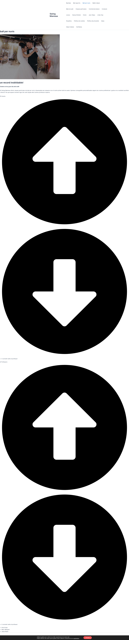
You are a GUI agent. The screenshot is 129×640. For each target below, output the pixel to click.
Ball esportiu (76, 3)
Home (84, 15)
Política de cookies (79, 21)
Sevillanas (79, 27)
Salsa (102, 21)
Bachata (68, 3)
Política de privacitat (93, 21)
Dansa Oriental (76, 15)
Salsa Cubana (70, 27)
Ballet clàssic (96, 3)
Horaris (3, 96)
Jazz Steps (92, 15)
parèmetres (76, 638)
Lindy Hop (100, 15)
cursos (68, 15)
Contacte (104, 9)
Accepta (88, 637)
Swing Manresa (54, 15)
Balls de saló (69, 9)
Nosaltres (69, 21)
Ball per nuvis (86, 3)
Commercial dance (94, 9)
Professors (4, 362)
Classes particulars (81, 9)
